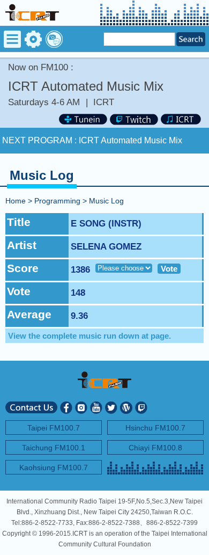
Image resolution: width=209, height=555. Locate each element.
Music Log (106, 200)
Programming (57, 200)
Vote (169, 268)
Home (15, 200)
